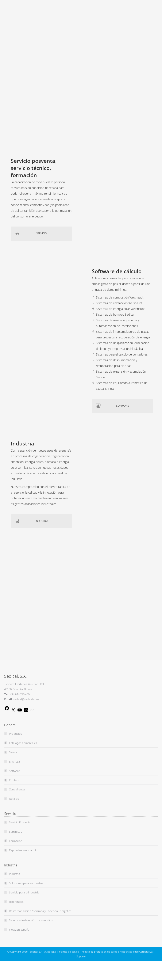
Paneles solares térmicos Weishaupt (120, 60)
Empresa (14, 761)
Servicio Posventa (20, 822)
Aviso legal (50, 951)
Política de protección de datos (99, 951)
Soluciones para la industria (26, 883)
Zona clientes (17, 789)
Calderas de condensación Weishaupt (121, 55)
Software (14, 771)
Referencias (16, 902)
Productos (15, 734)
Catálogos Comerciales (23, 743)
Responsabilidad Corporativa (136, 951)
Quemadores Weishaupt (112, 49)
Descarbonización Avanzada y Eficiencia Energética (40, 911)
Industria (14, 874)
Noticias (14, 799)
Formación (15, 841)
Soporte (81, 956)
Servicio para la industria (24, 892)
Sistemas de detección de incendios (31, 920)
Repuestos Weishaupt (22, 850)
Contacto (14, 780)
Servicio (14, 752)
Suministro (15, 831)
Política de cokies (69, 951)
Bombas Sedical (106, 66)
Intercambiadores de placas (114, 72)
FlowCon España (19, 929)
